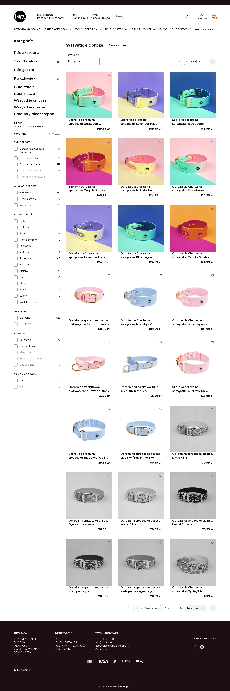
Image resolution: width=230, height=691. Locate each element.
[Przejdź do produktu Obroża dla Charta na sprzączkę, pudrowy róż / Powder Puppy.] (193, 295)
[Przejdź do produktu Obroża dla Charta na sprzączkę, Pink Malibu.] (141, 161)
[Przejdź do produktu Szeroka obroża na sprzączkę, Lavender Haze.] (141, 95)
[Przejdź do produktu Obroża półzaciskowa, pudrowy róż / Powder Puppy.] (89, 362)
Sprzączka (25, 339)
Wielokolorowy (28, 302)
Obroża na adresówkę (32, 176)
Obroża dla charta (30, 164)
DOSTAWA (20, 642)
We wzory (25, 205)
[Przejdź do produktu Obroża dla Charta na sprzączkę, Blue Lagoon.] (141, 228)
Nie (22, 386)
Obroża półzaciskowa (32, 170)
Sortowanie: (73, 54)
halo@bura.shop (101, 18)
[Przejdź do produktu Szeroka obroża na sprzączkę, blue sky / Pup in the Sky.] (89, 429)
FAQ (57, 639)
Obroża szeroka (29, 158)
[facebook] (196, 647)
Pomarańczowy (29, 239)
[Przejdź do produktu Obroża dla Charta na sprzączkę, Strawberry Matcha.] (193, 161)
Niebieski (25, 264)
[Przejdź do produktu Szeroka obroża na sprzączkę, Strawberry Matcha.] (89, 95)
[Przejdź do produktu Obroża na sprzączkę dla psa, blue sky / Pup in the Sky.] (141, 429)
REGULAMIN (62, 649)
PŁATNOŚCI (21, 645)
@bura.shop (102, 649)
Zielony (24, 270)
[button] (187, 16)
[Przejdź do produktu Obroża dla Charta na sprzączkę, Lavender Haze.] (89, 228)
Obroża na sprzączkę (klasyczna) (32, 150)
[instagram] (202, 647)
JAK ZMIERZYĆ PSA (66, 642)
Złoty (23, 283)
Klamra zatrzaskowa (31, 358)
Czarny (24, 295)
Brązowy (25, 277)
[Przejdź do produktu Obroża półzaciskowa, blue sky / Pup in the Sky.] (141, 362)
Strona (192, 61)
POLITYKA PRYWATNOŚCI (70, 645)
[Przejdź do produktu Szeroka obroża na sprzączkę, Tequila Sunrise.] (89, 161)
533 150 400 (80, 18)
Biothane (25, 317)
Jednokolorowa (28, 192)
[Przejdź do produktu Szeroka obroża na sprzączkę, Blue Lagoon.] (193, 95)
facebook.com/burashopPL (111, 645)
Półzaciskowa (28, 346)
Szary (23, 289)
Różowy (24, 252)
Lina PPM (25, 324)
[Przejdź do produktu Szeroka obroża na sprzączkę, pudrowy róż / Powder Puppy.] (193, 362)
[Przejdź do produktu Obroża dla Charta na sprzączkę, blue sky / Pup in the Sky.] (141, 295)
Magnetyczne (28, 352)
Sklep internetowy (113, 686)
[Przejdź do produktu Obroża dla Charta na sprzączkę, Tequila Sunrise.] (193, 228)
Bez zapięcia (27, 364)
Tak (22, 380)
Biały (22, 221)
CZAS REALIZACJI (25, 639)
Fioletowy (25, 258)
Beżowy (24, 227)
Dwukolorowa (28, 198)
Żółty (23, 233)
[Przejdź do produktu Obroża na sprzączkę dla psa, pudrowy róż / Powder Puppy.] (89, 295)
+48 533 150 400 (104, 639)
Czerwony (25, 245)
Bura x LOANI (204, 29)
